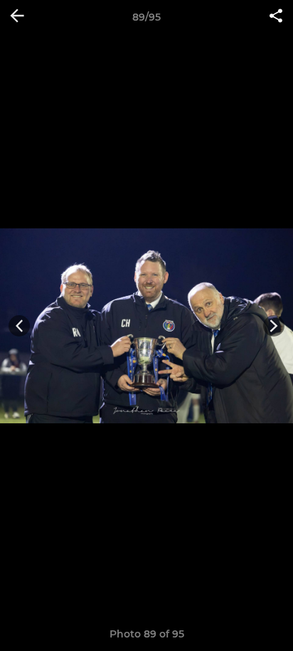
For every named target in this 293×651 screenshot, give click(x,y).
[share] (275, 17)
